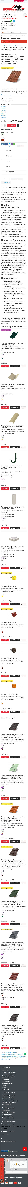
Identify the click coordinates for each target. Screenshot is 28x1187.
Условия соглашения (7, 1077)
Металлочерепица (6, 1054)
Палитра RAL (5, 1070)
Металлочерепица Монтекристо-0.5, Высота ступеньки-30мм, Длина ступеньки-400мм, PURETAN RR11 (13, 902)
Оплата (4, 1087)
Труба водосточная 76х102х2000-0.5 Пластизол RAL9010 (13, 507)
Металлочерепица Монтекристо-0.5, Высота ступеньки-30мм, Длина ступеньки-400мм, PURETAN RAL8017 (13, 861)
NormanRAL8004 (5, 1059)
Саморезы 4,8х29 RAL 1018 (9, 586)
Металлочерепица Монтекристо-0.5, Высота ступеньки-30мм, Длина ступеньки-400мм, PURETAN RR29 (13, 985)
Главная (3, 35)
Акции (18, 38)
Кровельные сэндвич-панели (10, 1100)
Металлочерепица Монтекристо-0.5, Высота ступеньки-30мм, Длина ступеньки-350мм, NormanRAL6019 (13, 777)
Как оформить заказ (7, 1083)
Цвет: (2, 356)
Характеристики (17, 179)
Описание (6, 179)
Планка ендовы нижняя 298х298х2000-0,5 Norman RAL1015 (14, 385)
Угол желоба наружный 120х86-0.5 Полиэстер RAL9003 (12, 547)
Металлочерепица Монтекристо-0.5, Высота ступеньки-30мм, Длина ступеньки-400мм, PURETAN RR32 (13, 1027)
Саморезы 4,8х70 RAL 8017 (9, 658)
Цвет (2, 137)
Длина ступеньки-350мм (17, 1057)
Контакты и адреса (19, 1)
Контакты (13, 38)
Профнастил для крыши (8, 1095)
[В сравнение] (23, 146)
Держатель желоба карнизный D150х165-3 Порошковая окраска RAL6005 (11, 467)
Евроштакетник (6, 1110)
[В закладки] (21, 146)
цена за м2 (14, 1054)
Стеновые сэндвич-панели (9, 1102)
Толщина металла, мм (7, 132)
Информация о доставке (8, 1074)
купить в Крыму (22, 1054)
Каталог (16, 35)
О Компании (9, 35)
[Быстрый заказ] (18, 125)
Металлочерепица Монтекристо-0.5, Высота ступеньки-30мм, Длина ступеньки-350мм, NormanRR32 (13, 736)
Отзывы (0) (7, 182)
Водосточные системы (8, 1118)
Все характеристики (6, 95)
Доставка (22, 35)
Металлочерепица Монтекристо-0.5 (11, 1056)
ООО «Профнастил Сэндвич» (9, 1052)
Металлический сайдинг (8, 1112)
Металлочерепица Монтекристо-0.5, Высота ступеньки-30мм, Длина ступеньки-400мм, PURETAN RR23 (13, 944)
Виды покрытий (5, 38)
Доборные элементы (7, 1116)
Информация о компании (9, 1072)
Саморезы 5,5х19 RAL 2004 (9, 694)
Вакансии (4, 1085)
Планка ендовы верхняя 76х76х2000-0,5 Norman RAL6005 (13, 343)
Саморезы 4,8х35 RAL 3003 (9, 622)
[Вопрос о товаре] (18, 146)
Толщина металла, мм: (7, 352)
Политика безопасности (8, 1076)
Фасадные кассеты (7, 1114)
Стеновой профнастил (8, 1098)
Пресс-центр (5, 1089)
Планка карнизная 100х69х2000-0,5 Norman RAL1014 (12, 426)
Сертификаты (5, 1079)
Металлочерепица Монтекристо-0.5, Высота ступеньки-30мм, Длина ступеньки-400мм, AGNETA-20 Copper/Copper (13, 819)
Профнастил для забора (8, 1097)
